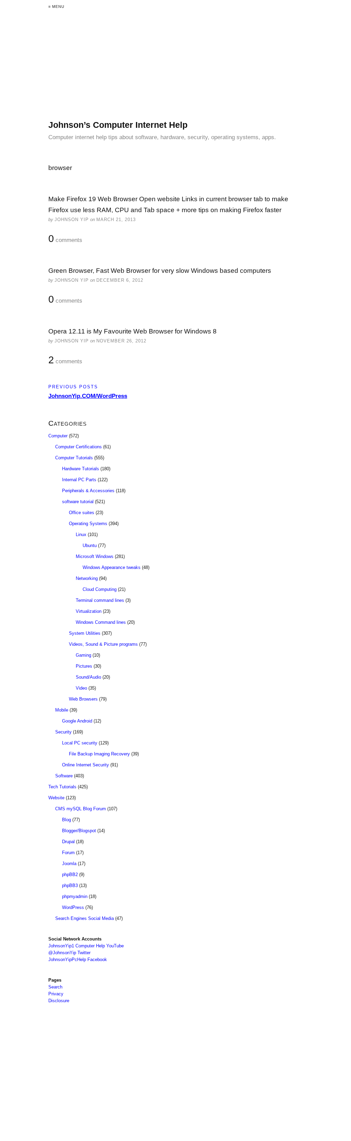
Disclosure (58, 1000)
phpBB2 (70, 874)
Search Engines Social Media (84, 918)
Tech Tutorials (62, 786)
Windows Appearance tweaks (112, 567)
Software (64, 775)
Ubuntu (90, 545)
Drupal (68, 841)
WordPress (73, 907)
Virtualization (88, 611)
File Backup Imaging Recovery (99, 753)
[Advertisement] (175, 71)
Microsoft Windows (94, 556)
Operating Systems (88, 523)
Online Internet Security (85, 764)
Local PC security (79, 742)
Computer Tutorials (74, 457)
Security (63, 732)
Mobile (61, 710)
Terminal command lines (100, 600)
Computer (58, 435)
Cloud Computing (100, 589)
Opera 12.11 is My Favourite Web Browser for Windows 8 (132, 331)
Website (56, 797)
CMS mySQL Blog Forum (80, 808)
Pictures (84, 666)
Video (81, 688)
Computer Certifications (78, 446)
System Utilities (84, 633)
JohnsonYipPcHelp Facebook (77, 959)
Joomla (69, 863)
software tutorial (78, 501)
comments (65, 239)
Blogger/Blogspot (79, 830)
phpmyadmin (74, 896)
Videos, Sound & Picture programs (103, 644)
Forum (68, 852)
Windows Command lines (101, 622)
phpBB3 (70, 885)
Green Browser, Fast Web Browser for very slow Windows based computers (159, 270)
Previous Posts (73, 386)
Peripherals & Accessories (88, 490)
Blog (66, 819)
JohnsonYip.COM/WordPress (87, 396)
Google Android (77, 721)
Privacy (55, 993)
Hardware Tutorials (80, 468)
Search (55, 987)
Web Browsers (83, 699)
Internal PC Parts (79, 479)
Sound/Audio (88, 677)
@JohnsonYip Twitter (69, 952)
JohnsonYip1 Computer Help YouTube (86, 945)
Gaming (83, 655)
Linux (81, 534)
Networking (87, 578)
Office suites (81, 512)
